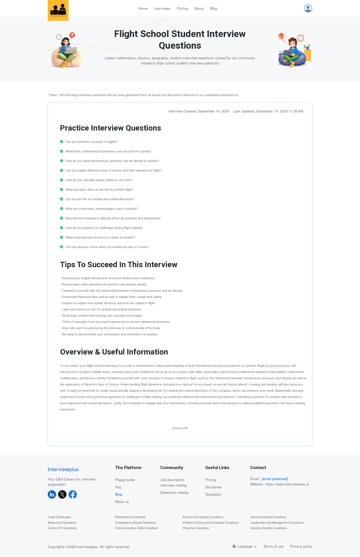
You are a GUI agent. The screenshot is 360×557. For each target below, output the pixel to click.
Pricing (182, 8)
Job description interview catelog (173, 482)
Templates (213, 494)
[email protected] (275, 478)
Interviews (162, 8)
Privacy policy (301, 546)
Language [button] (246, 546)
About (199, 8)
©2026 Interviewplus (82, 546)
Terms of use (273, 546)
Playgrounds (125, 479)
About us (122, 501)
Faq (118, 486)
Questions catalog (174, 492)
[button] (308, 8)
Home (143, 8)
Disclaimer (213, 486)
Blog (213, 8)
